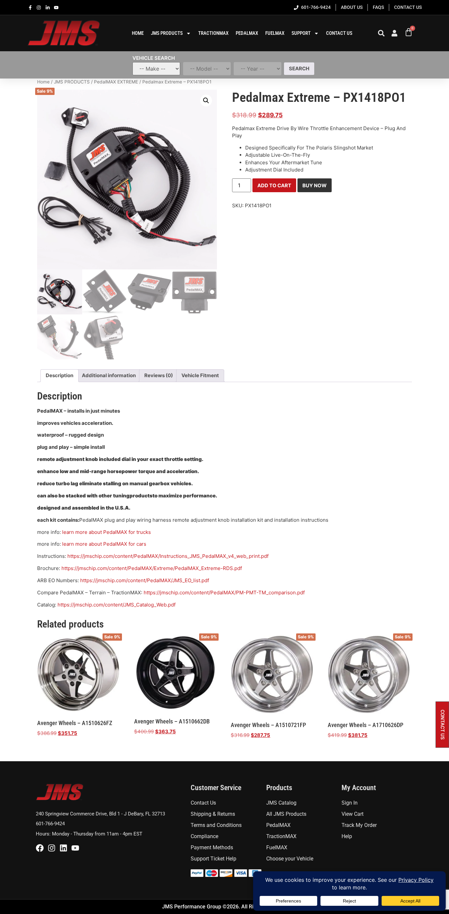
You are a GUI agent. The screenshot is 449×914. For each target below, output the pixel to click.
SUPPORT (301, 33)
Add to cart (274, 185)
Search (299, 68)
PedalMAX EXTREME (116, 81)
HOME (138, 33)
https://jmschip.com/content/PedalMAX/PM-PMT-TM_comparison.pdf (224, 592)
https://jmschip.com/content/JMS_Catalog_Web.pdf (117, 605)
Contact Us (339, 33)
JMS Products (167, 33)
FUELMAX (274, 33)
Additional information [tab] (109, 375)
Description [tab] (59, 375)
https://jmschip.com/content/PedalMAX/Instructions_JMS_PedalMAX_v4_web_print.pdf (168, 556)
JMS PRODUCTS (72, 81)
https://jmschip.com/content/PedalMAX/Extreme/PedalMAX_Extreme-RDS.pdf (151, 568)
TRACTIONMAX (213, 33)
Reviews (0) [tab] (158, 375)
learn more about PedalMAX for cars (104, 544)
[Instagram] (52, 848)
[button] (206, 100)
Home (43, 81)
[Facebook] (40, 848)
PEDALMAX (247, 33)
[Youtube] (75, 848)
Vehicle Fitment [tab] (200, 375)
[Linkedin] (63, 848)
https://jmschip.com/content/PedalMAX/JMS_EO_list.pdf (144, 580)
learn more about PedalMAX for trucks (106, 532)
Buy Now (314, 185)
